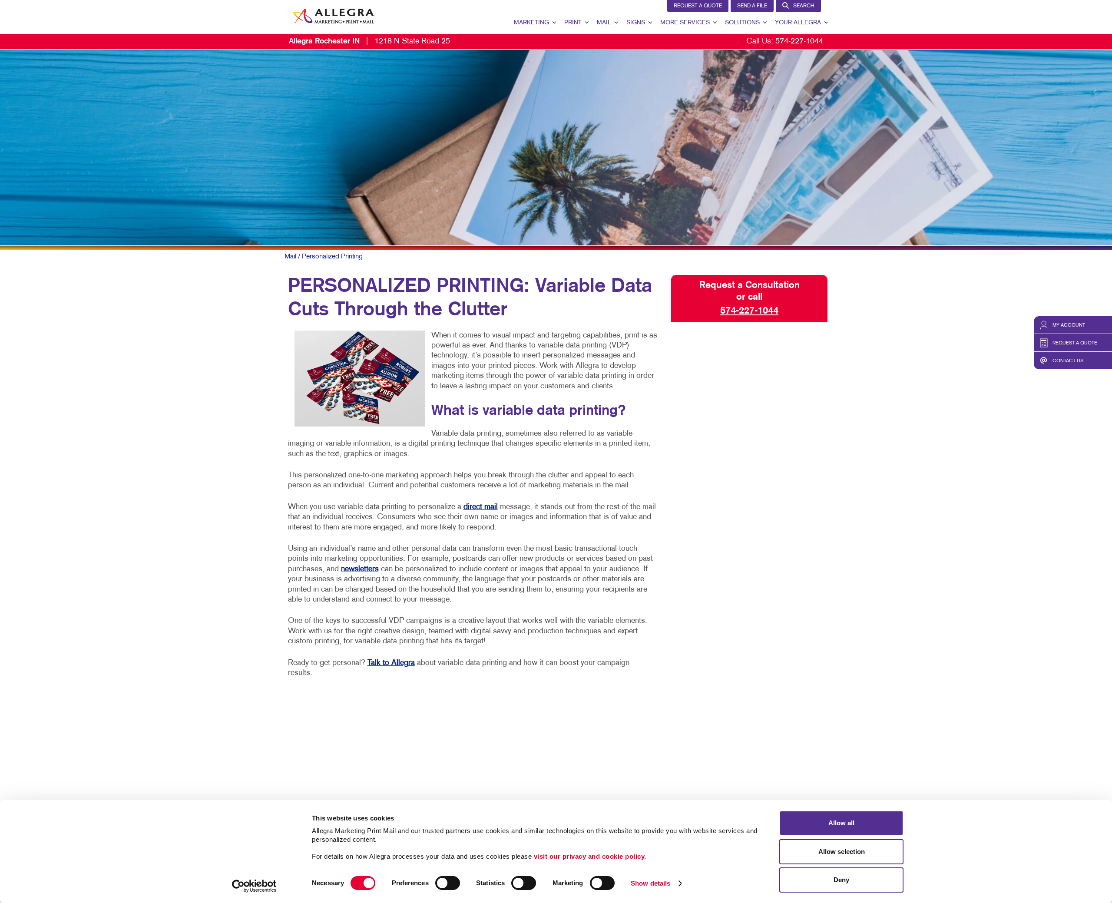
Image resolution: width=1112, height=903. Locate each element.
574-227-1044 (799, 41)
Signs (635, 23)
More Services (685, 23)
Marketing (531, 23)
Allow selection (841, 851)
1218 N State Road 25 (369, 41)
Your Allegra (798, 23)
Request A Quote (698, 6)
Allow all (841, 823)
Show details (650, 883)
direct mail (480, 507)
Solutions (742, 23)
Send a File (752, 6)
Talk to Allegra (391, 663)
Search (803, 6)
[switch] (447, 883)
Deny (841, 879)
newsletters (360, 569)
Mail (604, 23)
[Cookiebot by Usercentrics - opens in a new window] (254, 886)
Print (573, 23)
